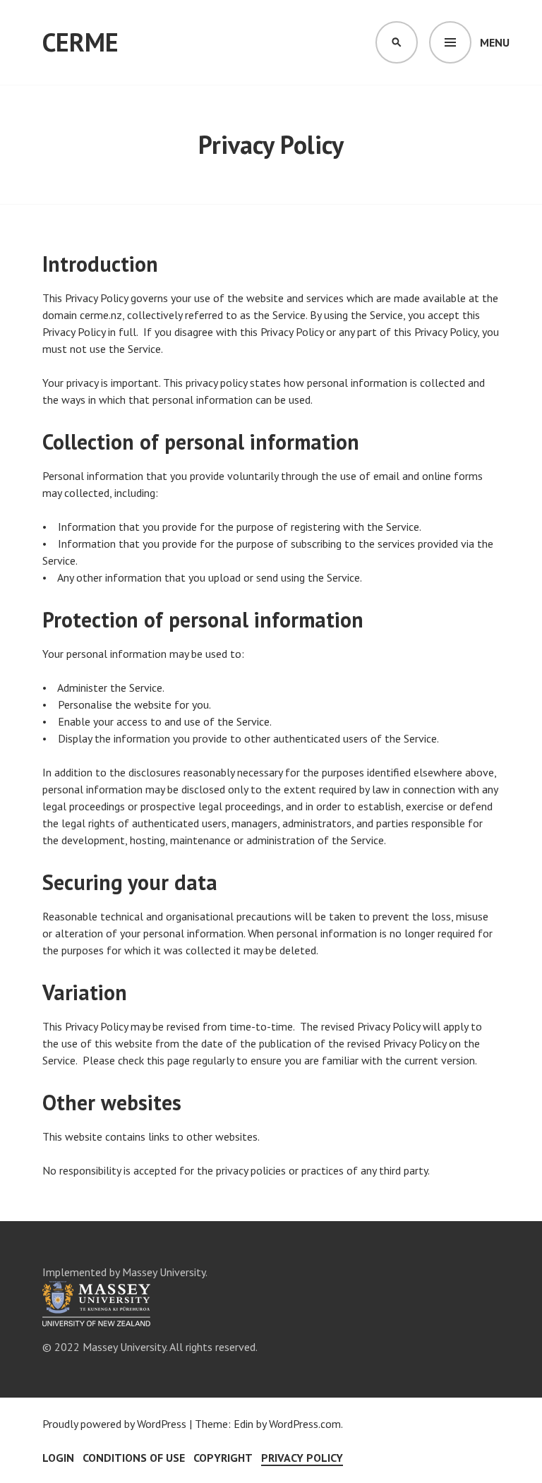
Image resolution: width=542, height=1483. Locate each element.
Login (58, 1458)
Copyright (223, 1458)
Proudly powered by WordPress (114, 1424)
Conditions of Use (134, 1458)
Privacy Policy (302, 1458)
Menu (495, 42)
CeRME (80, 42)
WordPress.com (305, 1424)
